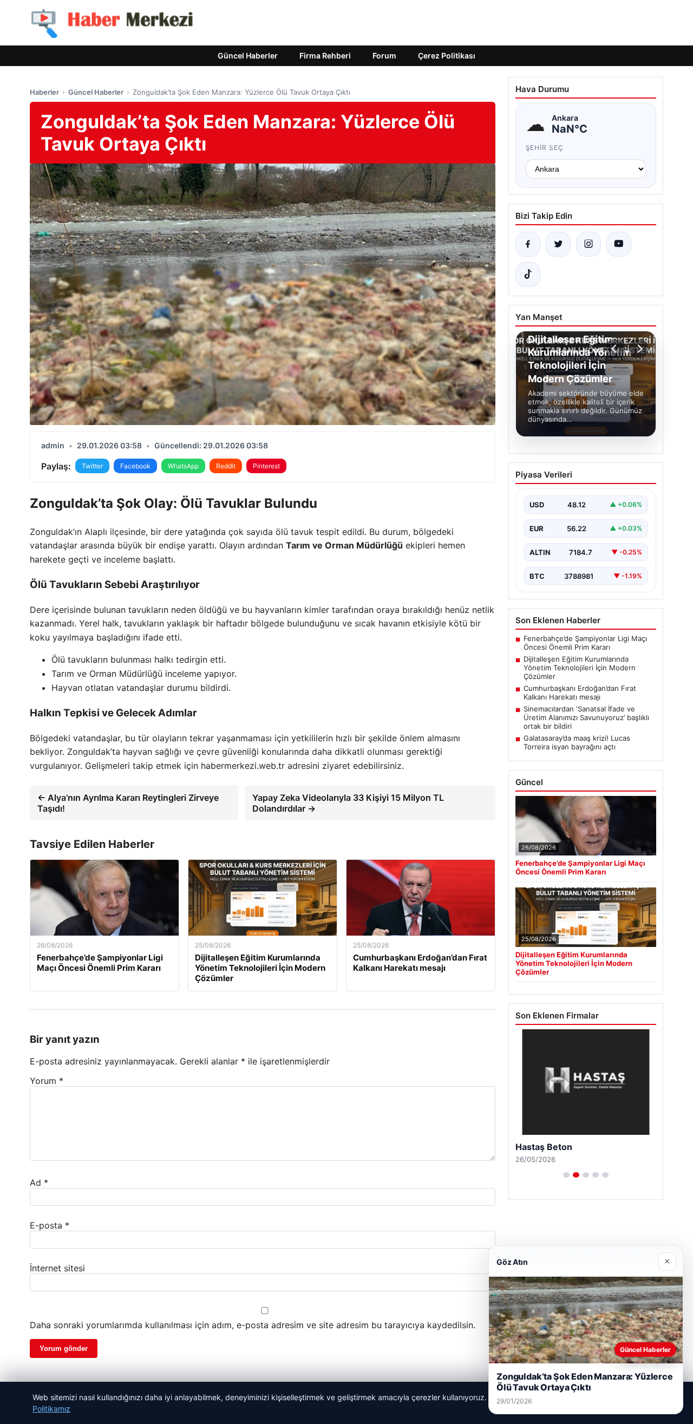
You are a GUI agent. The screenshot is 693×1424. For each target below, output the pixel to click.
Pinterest (266, 466)
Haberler (44, 92)
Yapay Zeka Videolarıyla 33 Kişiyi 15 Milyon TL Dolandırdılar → (348, 803)
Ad (39, 1182)
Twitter (92, 466)
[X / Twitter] (558, 244)
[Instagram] (588, 244)
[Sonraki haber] (638, 348)
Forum (384, 55)
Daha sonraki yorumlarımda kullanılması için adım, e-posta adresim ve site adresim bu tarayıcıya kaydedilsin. (252, 1325)
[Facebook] (527, 244)
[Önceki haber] (615, 348)
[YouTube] (618, 244)
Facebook (135, 466)
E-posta (49, 1225)
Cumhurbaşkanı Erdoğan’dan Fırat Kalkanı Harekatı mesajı (580, 692)
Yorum (46, 1080)
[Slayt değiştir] (566, 1175)
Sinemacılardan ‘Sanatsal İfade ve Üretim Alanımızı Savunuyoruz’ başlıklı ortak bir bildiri (586, 717)
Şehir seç (545, 147)
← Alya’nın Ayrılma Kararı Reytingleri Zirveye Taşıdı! (128, 803)
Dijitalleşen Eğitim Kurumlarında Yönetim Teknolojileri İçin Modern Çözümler (580, 668)
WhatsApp (183, 466)
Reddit (226, 466)
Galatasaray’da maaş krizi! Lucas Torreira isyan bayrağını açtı (577, 742)
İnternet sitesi (57, 1268)
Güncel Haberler (248, 55)
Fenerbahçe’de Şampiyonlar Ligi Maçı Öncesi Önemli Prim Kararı (585, 642)
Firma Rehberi (325, 55)
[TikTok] (527, 274)
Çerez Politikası (446, 55)
